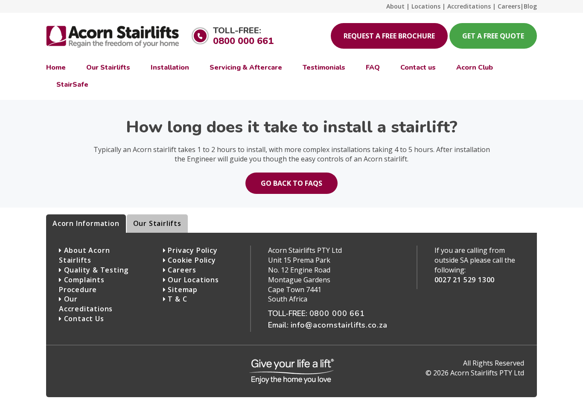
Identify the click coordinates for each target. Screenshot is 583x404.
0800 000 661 (243, 41)
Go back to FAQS (291, 183)
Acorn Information (86, 223)
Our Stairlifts (157, 223)
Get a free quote (493, 36)
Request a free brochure (389, 36)
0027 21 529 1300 (464, 279)
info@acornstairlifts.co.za (339, 325)
